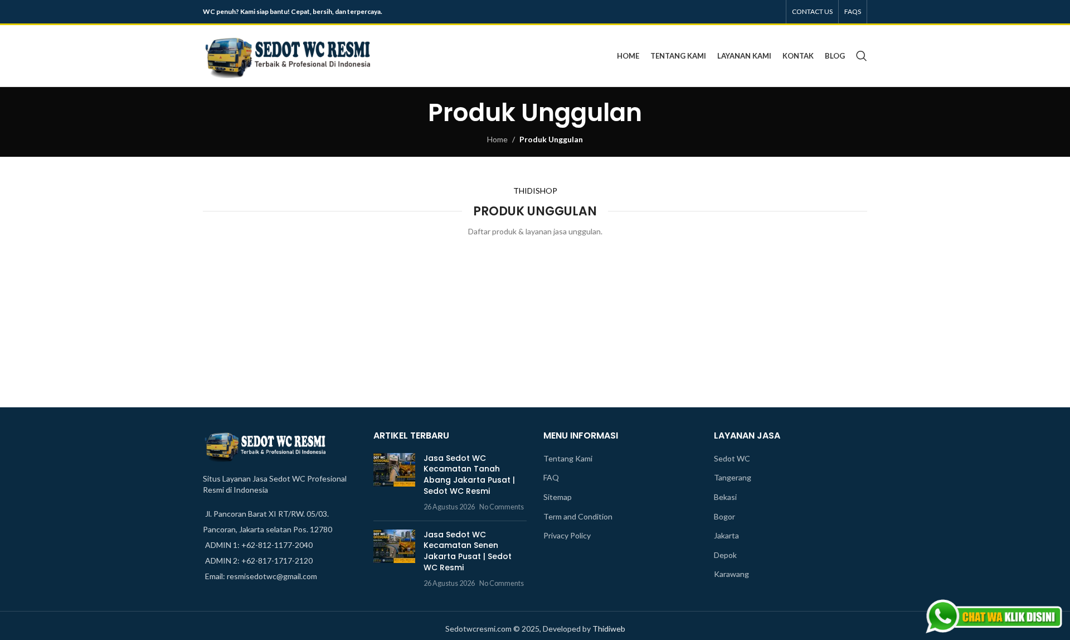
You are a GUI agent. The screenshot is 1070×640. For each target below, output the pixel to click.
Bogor (724, 516)
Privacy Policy (567, 535)
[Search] (861, 56)
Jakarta (726, 535)
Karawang (731, 574)
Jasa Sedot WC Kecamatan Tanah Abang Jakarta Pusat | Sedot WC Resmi (469, 475)
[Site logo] (286, 55)
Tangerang (732, 477)
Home (497, 139)
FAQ (551, 477)
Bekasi (725, 497)
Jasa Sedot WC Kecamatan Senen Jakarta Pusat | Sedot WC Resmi (468, 551)
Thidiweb (608, 628)
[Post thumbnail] (394, 482)
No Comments (501, 507)
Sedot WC (732, 458)
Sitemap (557, 497)
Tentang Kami (567, 458)
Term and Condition (577, 516)
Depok (725, 555)
